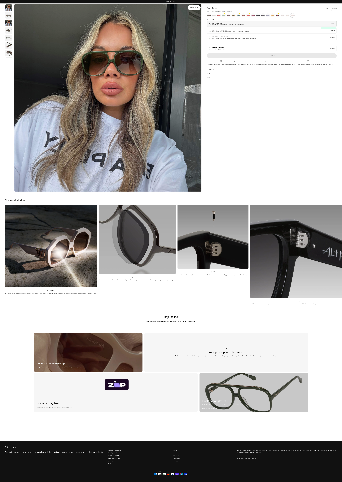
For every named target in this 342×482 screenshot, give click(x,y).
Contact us (111, 463)
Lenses (175, 453)
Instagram (240, 458)
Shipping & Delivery (113, 453)
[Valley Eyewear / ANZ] (12, 8)
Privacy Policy (185, 470)
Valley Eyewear (160, 470)
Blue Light (175, 450)
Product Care (176, 458)
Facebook (247, 458)
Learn (174, 447)
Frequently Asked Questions (115, 450)
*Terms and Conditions (169, 470)
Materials (175, 461)
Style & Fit (175, 455)
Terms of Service (178, 470)
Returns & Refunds (113, 455)
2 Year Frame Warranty (114, 458)
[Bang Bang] (8, 15)
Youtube (254, 458)
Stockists (110, 461)
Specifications (210, 69)
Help (109, 447)
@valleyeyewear (162, 321)
